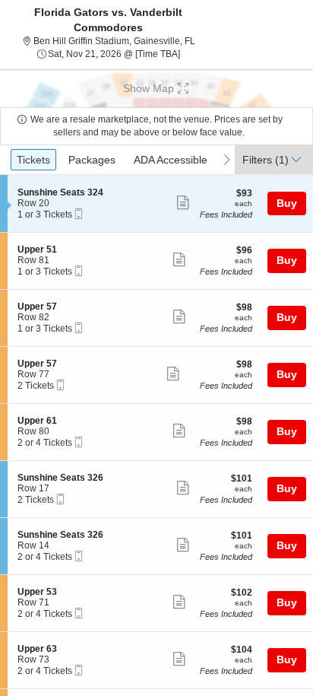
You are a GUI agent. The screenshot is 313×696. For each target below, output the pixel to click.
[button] (156, 88)
